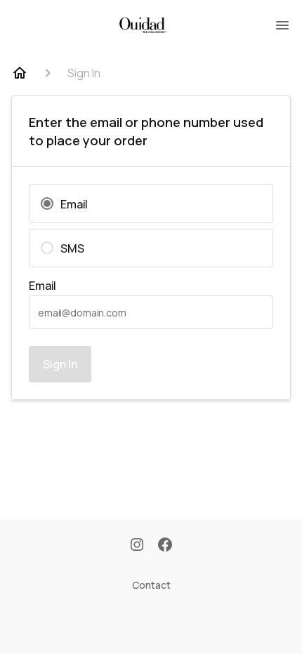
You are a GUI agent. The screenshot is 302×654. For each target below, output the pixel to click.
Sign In (60, 364)
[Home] (19, 73)
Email (42, 286)
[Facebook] (165, 546)
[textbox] (151, 312)
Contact (151, 585)
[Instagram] (137, 546)
